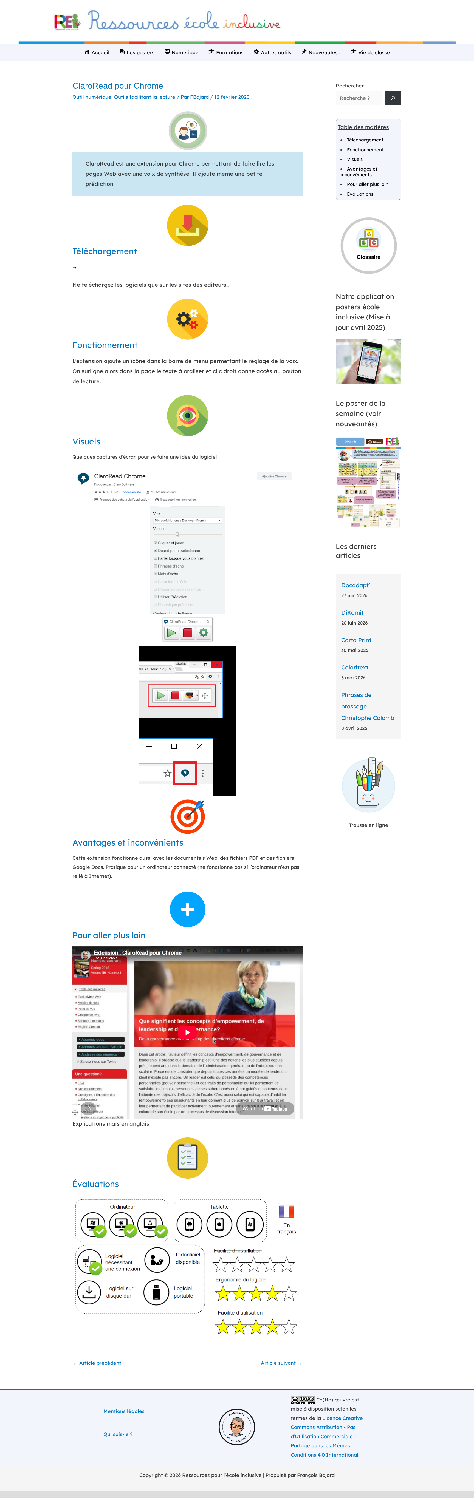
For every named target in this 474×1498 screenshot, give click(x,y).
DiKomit (352, 612)
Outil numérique (91, 97)
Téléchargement (365, 140)
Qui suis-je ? (117, 1434)
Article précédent (97, 1363)
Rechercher (350, 86)
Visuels (355, 159)
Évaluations (360, 194)
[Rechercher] (393, 98)
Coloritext (354, 667)
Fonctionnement (365, 149)
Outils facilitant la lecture (144, 97)
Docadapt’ (355, 585)
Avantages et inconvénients (358, 171)
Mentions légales (124, 1411)
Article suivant (281, 1363)
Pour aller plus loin (367, 184)
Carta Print (356, 639)
